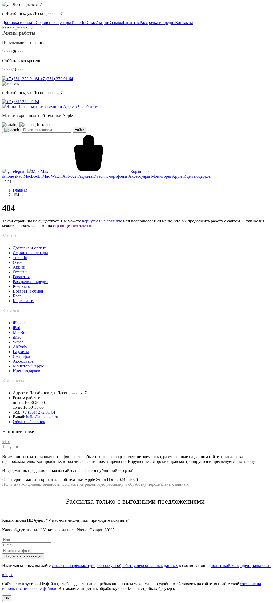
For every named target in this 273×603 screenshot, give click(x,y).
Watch (18, 342)
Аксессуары (24, 361)
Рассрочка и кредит (30, 281)
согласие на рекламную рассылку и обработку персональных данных (115, 565)
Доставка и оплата (29, 248)
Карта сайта (23, 300)
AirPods (20, 347)
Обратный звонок (29, 421)
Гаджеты (21, 351)
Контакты (22, 286)
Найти (79, 130)
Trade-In (20, 257)
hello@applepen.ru (42, 417)
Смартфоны (23, 356)
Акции (19, 267)
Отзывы (20, 272)
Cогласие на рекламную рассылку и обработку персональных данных (125, 484)
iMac (17, 337)
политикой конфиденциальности (241, 565)
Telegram (18, 171)
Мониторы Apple (28, 366)
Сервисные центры (30, 252)
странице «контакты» (72, 226)
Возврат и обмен (28, 291)
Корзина (139, 171)
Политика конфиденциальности (31, 484)
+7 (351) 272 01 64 (56, 78)
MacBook (21, 332)
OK (6, 598)
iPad (16, 327)
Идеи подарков (26, 371)
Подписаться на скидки (23, 556)
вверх (7, 574)
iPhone (19, 323)
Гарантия (21, 276)
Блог (17, 296)
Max (44, 171)
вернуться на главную (102, 221)
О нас (18, 262)
